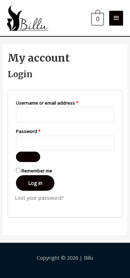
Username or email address (56, 102)
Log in (35, 182)
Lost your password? (39, 197)
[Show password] (28, 157)
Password (38, 131)
